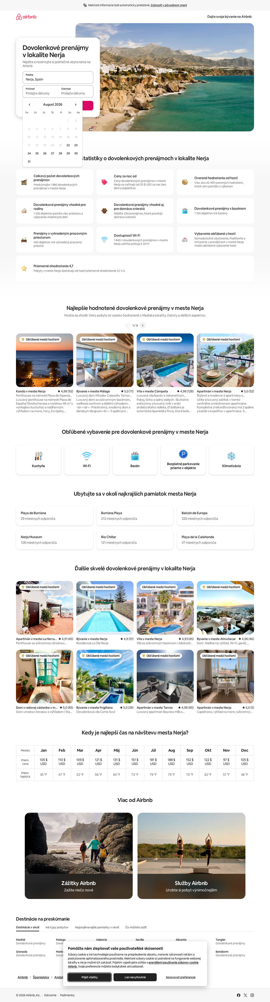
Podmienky (67, 995)
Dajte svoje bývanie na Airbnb (229, 17)
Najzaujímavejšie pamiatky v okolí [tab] (97, 927)
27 (52, 153)
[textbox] (40, 93)
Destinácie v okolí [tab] (27, 927)
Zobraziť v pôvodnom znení (169, 5)
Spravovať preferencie (180, 977)
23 (76, 145)
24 (29, 153)
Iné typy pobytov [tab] (57, 927)
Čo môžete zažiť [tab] (136, 927)
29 (68, 153)
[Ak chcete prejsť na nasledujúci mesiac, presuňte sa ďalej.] (75, 104)
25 (37, 153)
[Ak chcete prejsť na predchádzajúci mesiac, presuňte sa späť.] (29, 104)
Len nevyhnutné (135, 977)
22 (68, 145)
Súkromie (50, 995)
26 (44, 153)
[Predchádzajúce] (128, 325)
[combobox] (58, 79)
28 (60, 153)
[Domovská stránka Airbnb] (26, 16)
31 (29, 161)
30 (76, 153)
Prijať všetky (89, 977)
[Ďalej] (142, 325)
